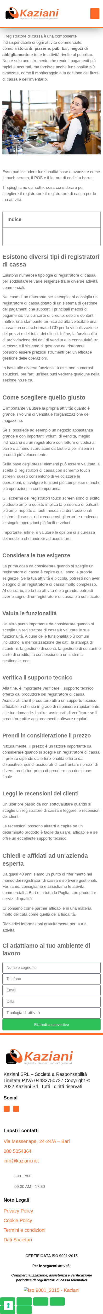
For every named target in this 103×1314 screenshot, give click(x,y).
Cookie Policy (18, 1220)
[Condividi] (40, 1301)
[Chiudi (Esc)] (57, 1301)
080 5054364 (17, 1151)
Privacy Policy (18, 1210)
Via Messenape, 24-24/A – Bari (37, 1141)
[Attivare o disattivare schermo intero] (24, 1301)
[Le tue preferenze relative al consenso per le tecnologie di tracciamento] (8, 1305)
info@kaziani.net (21, 1160)
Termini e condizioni (24, 1230)
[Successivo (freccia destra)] (24, 1310)
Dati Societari (18, 1239)
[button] (94, 13)
